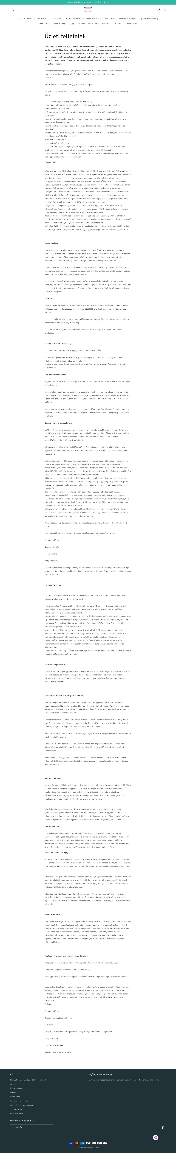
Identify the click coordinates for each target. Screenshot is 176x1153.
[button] (12, 9)
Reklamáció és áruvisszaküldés (22, 1105)
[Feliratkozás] (50, 1127)
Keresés (13, 1084)
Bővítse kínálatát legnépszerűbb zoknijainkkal (28, 1080)
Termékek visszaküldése (19, 1101)
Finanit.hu (84, 1147)
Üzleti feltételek (16, 1088)
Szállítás (13, 1092)
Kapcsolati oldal (16, 1113)
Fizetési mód (15, 1097)
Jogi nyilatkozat (16, 1109)
